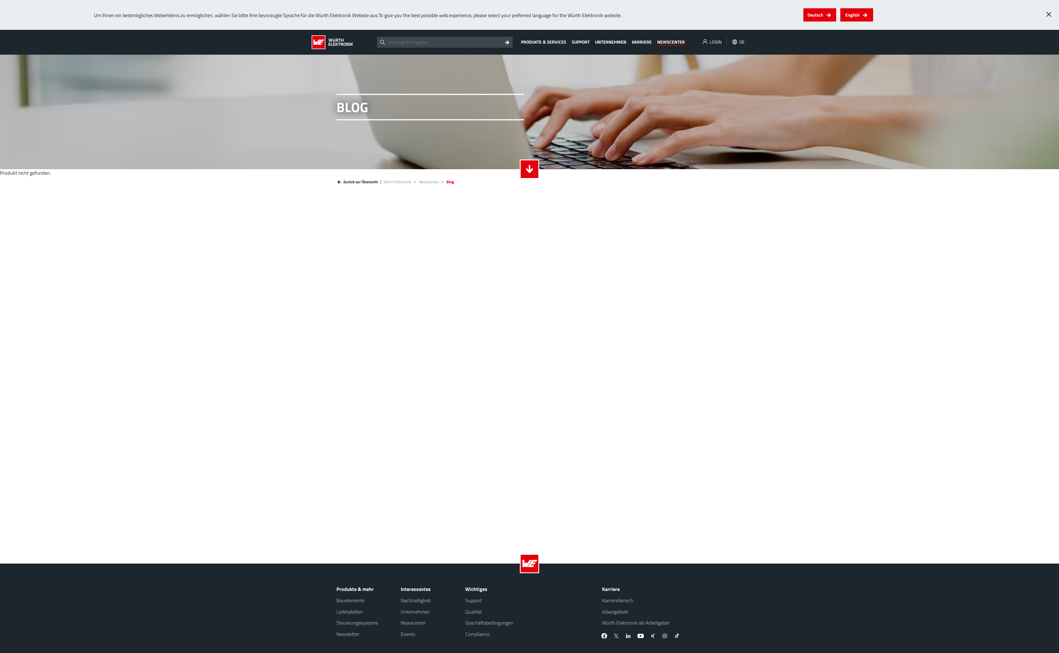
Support (581, 42)
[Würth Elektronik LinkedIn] (628, 636)
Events (408, 634)
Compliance (477, 634)
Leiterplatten (349, 611)
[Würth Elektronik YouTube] (641, 636)
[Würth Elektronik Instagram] (665, 636)
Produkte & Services (543, 42)
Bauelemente (350, 600)
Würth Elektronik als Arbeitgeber (636, 623)
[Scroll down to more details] (529, 169)
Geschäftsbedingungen (489, 623)
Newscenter (671, 42)
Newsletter (347, 634)
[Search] (507, 42)
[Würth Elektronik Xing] (653, 636)
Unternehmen (610, 42)
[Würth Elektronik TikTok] (677, 636)
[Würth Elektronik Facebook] (604, 636)
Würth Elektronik (397, 182)
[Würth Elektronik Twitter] (616, 636)
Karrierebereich (617, 600)
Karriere (642, 42)
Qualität (473, 611)
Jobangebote (615, 611)
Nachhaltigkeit (416, 600)
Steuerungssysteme (357, 623)
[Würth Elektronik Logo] (332, 42)
